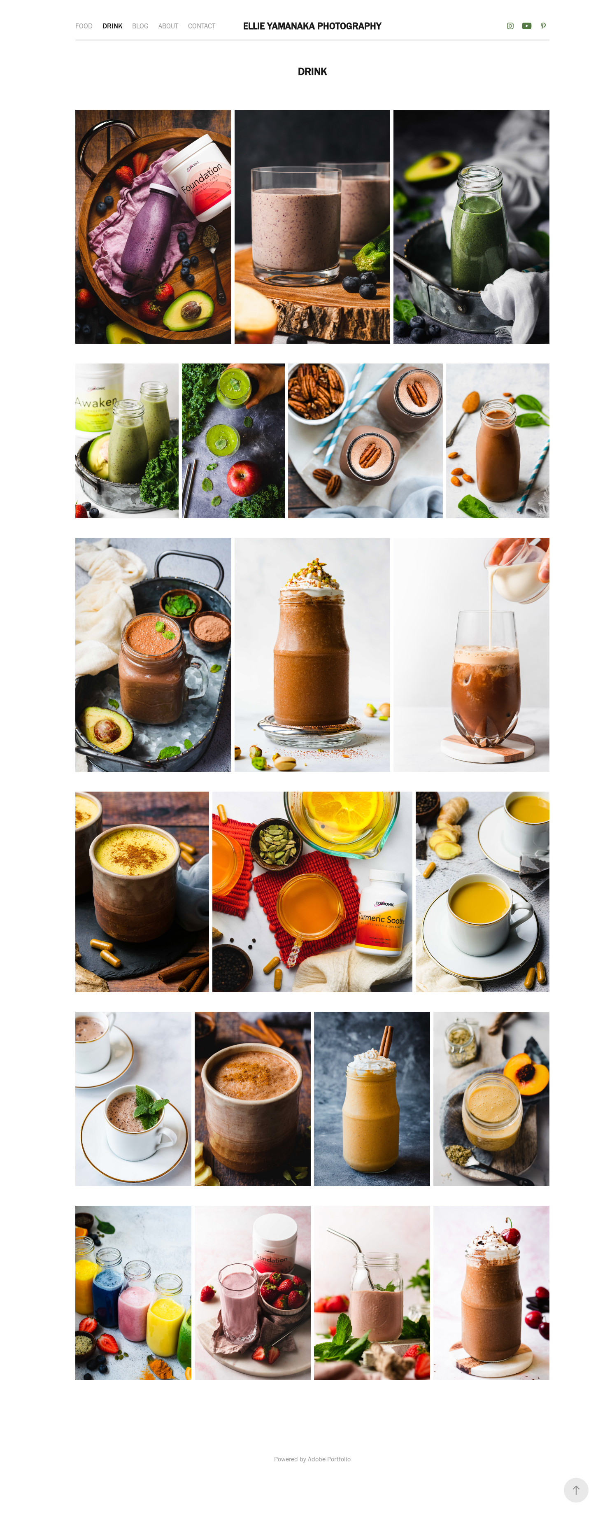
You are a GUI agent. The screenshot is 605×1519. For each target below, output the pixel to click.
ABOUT (168, 26)
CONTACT (201, 26)
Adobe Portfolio (329, 1459)
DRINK (112, 26)
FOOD (84, 26)
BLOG (140, 26)
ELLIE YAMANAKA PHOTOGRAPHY (312, 26)
